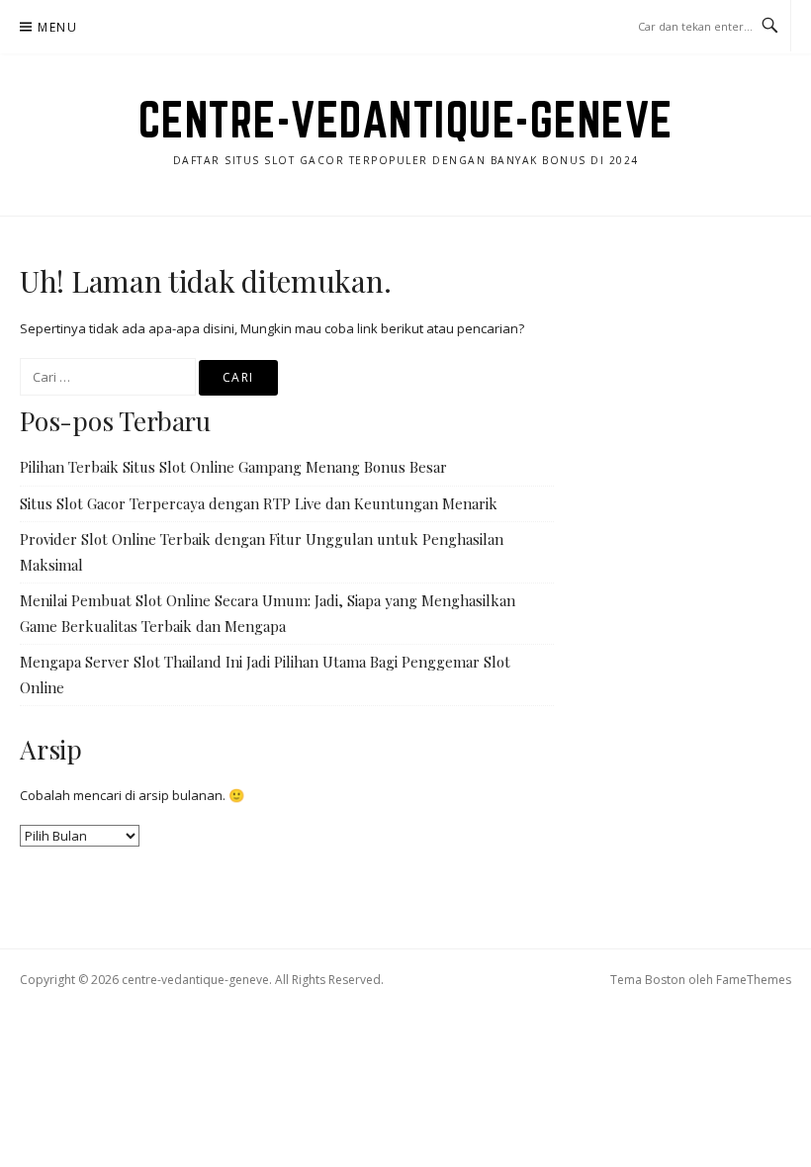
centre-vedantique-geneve (406, 119)
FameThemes (753, 979)
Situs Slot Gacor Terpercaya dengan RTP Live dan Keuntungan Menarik (258, 503)
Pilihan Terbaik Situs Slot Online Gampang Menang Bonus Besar (233, 467)
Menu (57, 27)
